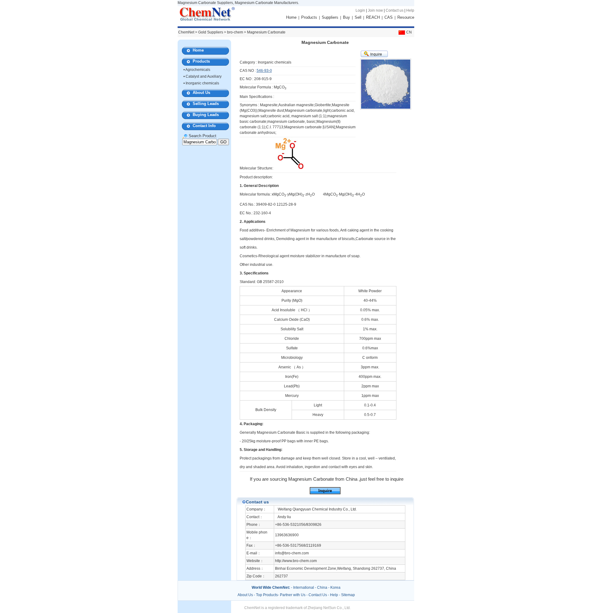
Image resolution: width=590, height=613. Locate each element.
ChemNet (186, 32)
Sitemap (348, 595)
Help (410, 10)
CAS (388, 17)
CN (409, 32)
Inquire (325, 490)
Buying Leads (206, 114)
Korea (335, 587)
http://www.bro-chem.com (296, 561)
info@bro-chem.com (292, 553)
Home (291, 17)
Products (309, 17)
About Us (201, 92)
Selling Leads (206, 103)
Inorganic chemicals (202, 83)
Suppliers (330, 17)
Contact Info (204, 125)
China (322, 587)
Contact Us (318, 595)
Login (360, 10)
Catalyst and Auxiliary (204, 76)
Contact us (394, 10)
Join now (375, 10)
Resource (405, 17)
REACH (373, 17)
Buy (346, 17)
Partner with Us (293, 595)
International (303, 587)
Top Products (267, 595)
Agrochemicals (197, 70)
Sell (358, 17)
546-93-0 (264, 70)
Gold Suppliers (210, 32)
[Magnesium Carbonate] (288, 168)
